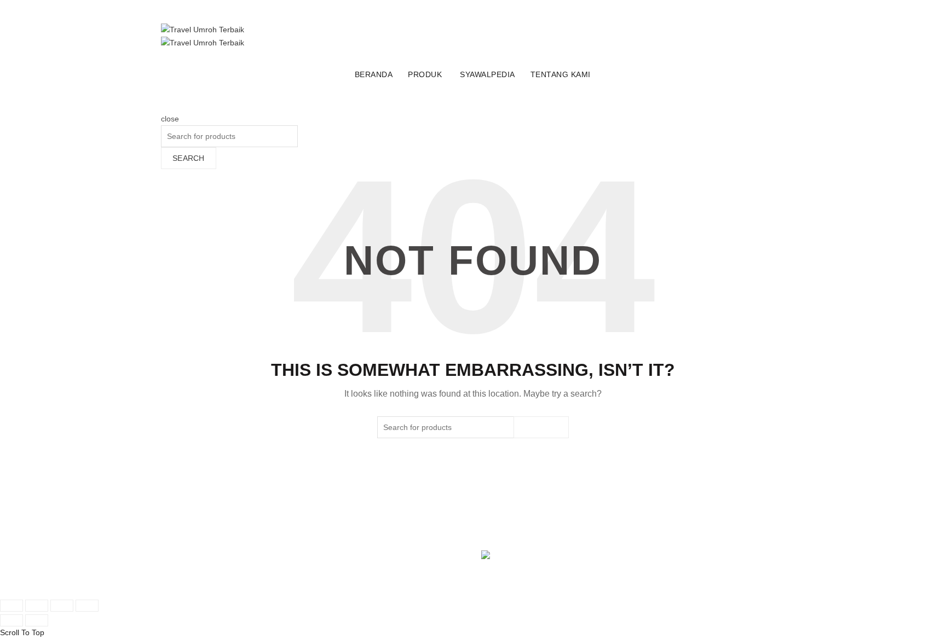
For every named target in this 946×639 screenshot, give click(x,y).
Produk (425, 74)
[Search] (164, 106)
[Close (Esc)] (11, 606)
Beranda (374, 74)
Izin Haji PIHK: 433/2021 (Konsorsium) (547, 529)
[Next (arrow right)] (36, 620)
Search (188, 158)
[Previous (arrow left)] (11, 620)
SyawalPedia (487, 74)
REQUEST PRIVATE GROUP (211, 72)
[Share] (36, 606)
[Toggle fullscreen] (61, 606)
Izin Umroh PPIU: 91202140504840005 (549, 517)
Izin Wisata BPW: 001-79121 (530, 505)
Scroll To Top (22, 632)
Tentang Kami (560, 74)
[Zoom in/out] (87, 606)
